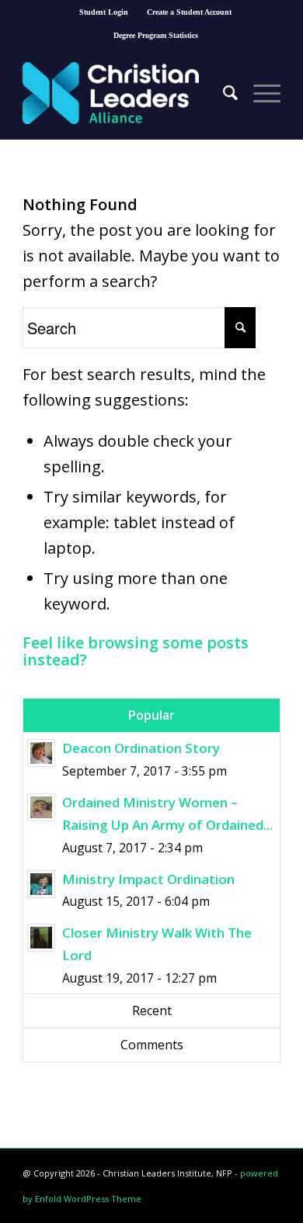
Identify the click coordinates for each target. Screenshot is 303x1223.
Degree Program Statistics (155, 35)
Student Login (103, 12)
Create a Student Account (189, 12)
